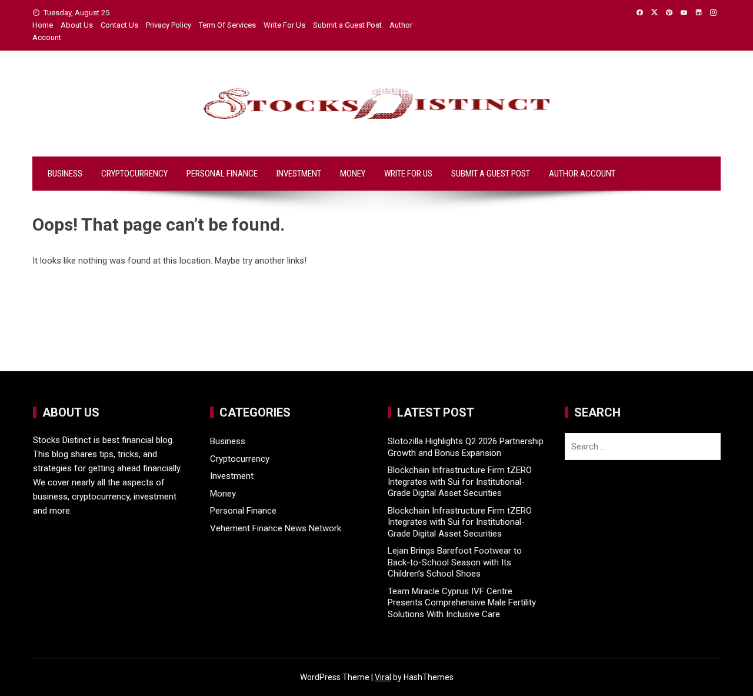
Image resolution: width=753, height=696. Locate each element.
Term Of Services (227, 25)
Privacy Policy (168, 25)
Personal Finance (222, 173)
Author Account (582, 173)
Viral (383, 677)
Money (352, 173)
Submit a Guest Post (347, 25)
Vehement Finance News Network (275, 528)
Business (65, 173)
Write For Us (284, 25)
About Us (77, 25)
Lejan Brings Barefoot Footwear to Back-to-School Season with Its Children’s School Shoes (455, 562)
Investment (298, 173)
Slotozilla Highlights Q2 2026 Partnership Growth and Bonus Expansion (466, 447)
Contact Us (119, 25)
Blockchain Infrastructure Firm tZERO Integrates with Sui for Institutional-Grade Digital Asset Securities (460, 481)
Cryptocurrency (134, 173)
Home (42, 25)
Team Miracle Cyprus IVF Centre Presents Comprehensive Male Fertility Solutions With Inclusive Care (462, 603)
